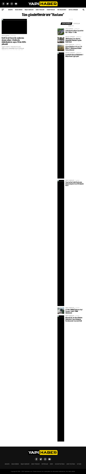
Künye (51, 464)
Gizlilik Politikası (59, 464)
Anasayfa (10, 10)
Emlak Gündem (18, 10)
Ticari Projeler (51, 10)
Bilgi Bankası (47, 14)
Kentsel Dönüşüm (73, 10)
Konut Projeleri (40, 10)
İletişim (79, 464)
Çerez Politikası (71, 464)
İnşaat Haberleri (29, 10)
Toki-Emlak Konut (61, 10)
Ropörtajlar (38, 14)
